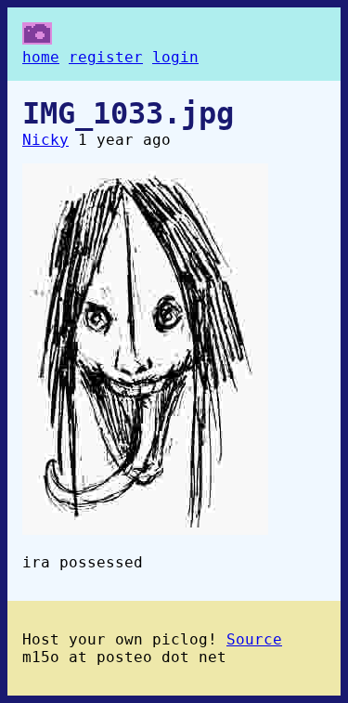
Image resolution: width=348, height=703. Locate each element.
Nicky (45, 140)
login (175, 57)
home (40, 57)
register (106, 57)
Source (254, 639)
